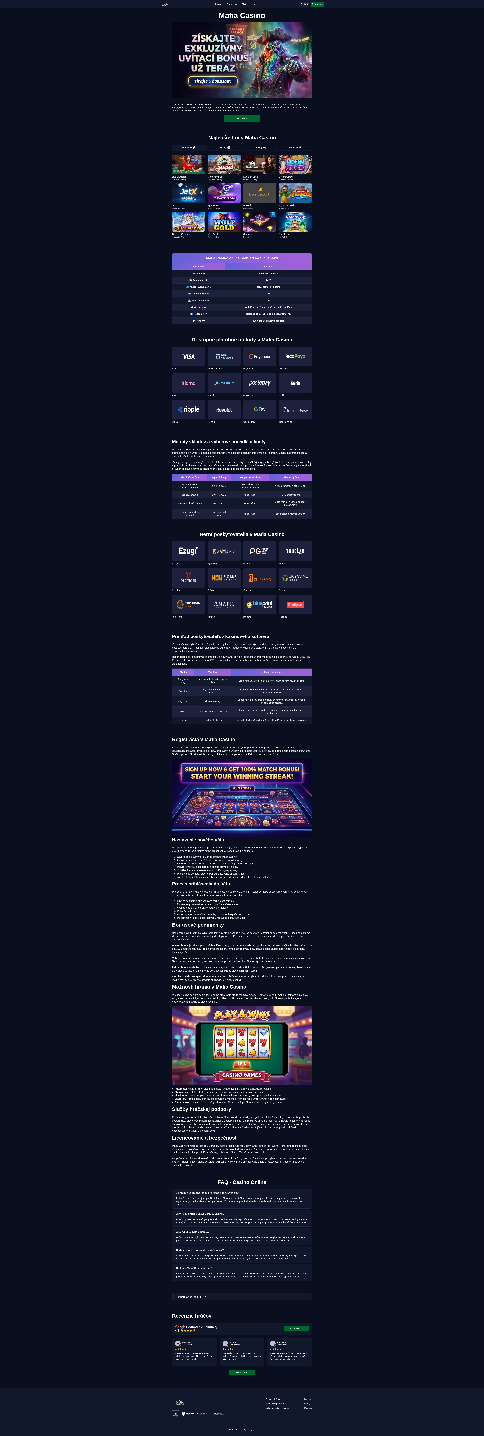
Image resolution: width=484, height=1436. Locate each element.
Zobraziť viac (242, 1372)
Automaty (293, 147)
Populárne (187, 147)
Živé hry (222, 147)
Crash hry (257, 147)
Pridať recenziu (296, 1329)
